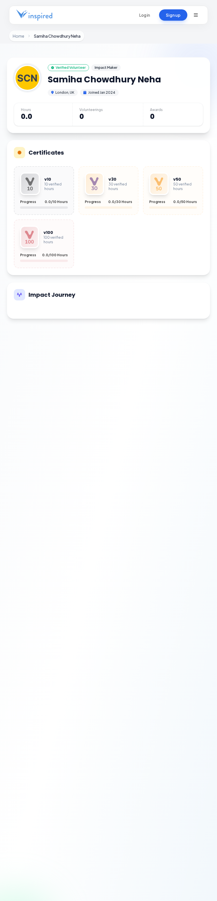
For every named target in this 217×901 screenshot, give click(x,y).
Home (18, 36)
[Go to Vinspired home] (34, 15)
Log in (144, 15)
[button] (196, 15)
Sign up (173, 15)
